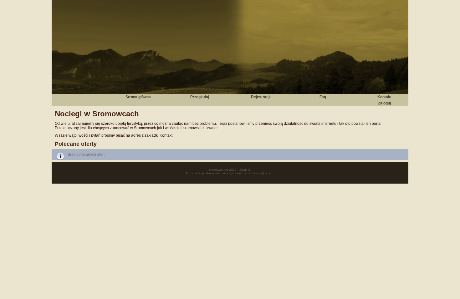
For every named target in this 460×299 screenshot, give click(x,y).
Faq (322, 97)
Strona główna (138, 97)
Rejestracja (261, 97)
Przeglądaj (199, 97)
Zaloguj (384, 103)
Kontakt (384, 97)
